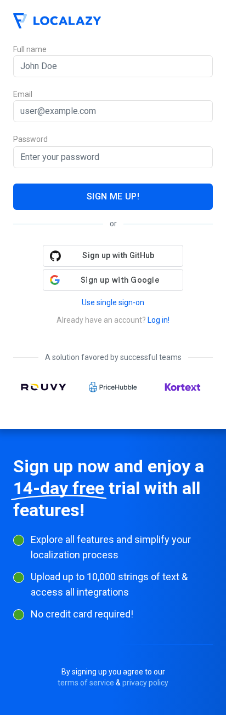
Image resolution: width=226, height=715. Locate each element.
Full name (30, 49)
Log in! (159, 320)
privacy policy (145, 682)
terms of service (86, 682)
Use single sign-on (113, 302)
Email (22, 94)
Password (30, 139)
